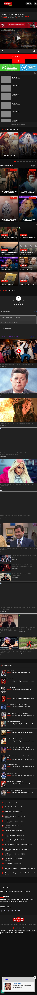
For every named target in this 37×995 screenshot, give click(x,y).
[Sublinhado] (6, 323)
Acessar (34, 311)
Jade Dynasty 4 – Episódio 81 (13, 859)
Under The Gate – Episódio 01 (13, 811)
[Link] (16, 323)
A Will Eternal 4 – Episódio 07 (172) (15, 854)
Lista (18, 61)
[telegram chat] (15, 911)
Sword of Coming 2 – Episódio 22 (14, 835)
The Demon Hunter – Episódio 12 (14, 826)
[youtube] (19, 911)
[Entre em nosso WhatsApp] (10, 67)
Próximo (31, 61)
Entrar (29, 3)
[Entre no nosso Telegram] (28, 67)
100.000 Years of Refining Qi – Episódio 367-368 (18, 844)
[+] (18, 322)
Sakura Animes (28, 899)
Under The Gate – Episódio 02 (13, 807)
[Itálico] (4, 323)
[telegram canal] (12, 911)
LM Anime (15, 901)
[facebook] (2, 911)
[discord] (5, 911)
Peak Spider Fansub (6, 901)
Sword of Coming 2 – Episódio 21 (14, 840)
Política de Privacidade (10, 932)
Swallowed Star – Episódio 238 (14, 821)
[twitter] (8, 911)
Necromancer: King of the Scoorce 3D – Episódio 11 (20, 868)
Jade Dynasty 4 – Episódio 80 (13, 863)
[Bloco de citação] (14, 323)
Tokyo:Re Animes (5, 899)
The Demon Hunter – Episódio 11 (14, 830)
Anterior (6, 61)
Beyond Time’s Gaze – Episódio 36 (15, 816)
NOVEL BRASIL (23, 901)
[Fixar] (8, 323)
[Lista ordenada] (10, 323)
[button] (15, 161)
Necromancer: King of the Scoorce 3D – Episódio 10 (20, 873)
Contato (20, 932)
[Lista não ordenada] (12, 323)
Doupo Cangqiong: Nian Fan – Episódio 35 (17, 849)
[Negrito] (2, 323)
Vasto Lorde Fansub (17, 899)
